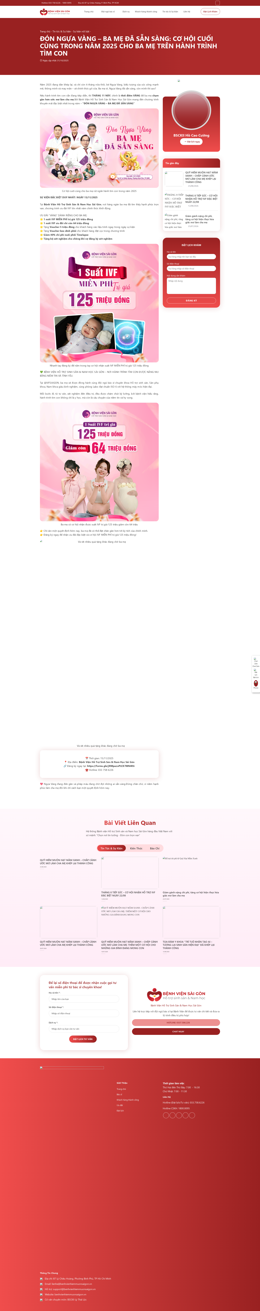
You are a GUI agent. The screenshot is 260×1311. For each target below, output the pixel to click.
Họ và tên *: (54, 992)
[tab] (111, 848)
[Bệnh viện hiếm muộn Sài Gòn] (55, 12)
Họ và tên (171, 251)
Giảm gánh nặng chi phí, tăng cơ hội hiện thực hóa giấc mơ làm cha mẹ (199, 219)
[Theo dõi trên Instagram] (173, 1115)
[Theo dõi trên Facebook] (166, 1115)
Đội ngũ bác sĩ (108, 11)
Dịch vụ (126, 11)
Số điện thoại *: (56, 1007)
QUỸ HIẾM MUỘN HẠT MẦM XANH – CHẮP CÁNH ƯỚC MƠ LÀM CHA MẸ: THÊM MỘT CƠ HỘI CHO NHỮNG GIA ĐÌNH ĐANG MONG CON (129, 945)
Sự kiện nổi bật (81, 31)
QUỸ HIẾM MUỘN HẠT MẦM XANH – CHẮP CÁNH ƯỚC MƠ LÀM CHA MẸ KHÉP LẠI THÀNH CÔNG (201, 177)
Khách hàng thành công (146, 11)
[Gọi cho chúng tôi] (185, 1115)
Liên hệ (186, 11)
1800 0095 (67, 2)
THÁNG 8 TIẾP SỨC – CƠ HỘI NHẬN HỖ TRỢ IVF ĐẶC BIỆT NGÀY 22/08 (201, 198)
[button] (217, 3)
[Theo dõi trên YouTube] (192, 1115)
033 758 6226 (54, 2)
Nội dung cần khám (176, 275)
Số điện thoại (173, 263)
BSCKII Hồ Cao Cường (191, 135)
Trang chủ (88, 11)
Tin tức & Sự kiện (170, 11)
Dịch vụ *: (53, 1022)
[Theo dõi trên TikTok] (179, 1115)
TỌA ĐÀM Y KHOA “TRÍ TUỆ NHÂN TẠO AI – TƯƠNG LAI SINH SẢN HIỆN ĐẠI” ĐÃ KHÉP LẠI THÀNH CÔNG (188, 945)
